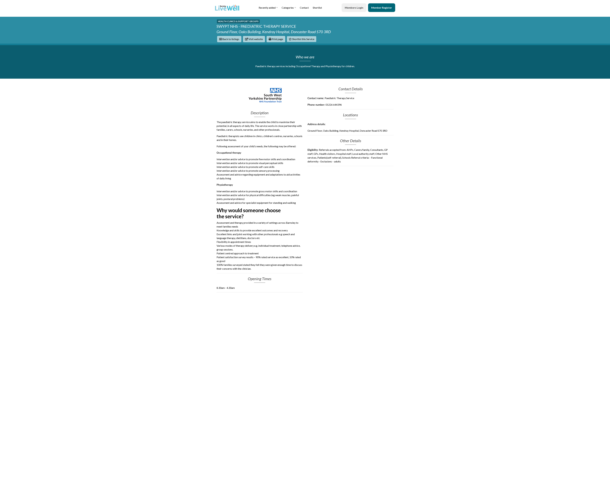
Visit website (255, 39)
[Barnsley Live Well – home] (227, 7)
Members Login (354, 7)
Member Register (381, 7)
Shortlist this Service (303, 39)
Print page (277, 39)
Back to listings (230, 39)
